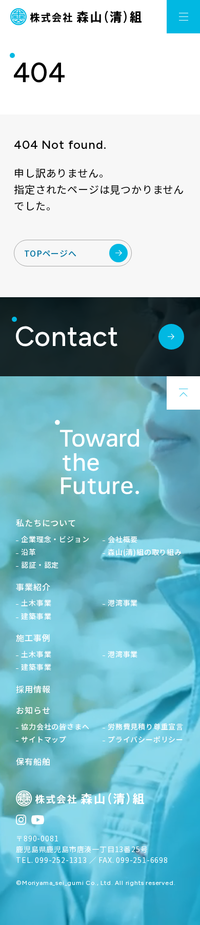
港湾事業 (123, 603)
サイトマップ (44, 739)
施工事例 (33, 637)
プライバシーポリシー (146, 739)
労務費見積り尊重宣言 (146, 726)
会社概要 (123, 539)
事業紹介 (33, 587)
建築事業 (36, 616)
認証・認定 (40, 565)
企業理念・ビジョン (55, 539)
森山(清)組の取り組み (145, 552)
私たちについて (46, 522)
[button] (183, 16)
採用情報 (33, 689)
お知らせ (33, 710)
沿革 (28, 552)
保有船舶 (33, 761)
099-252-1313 (61, 860)
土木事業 (36, 603)
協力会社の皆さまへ (55, 726)
